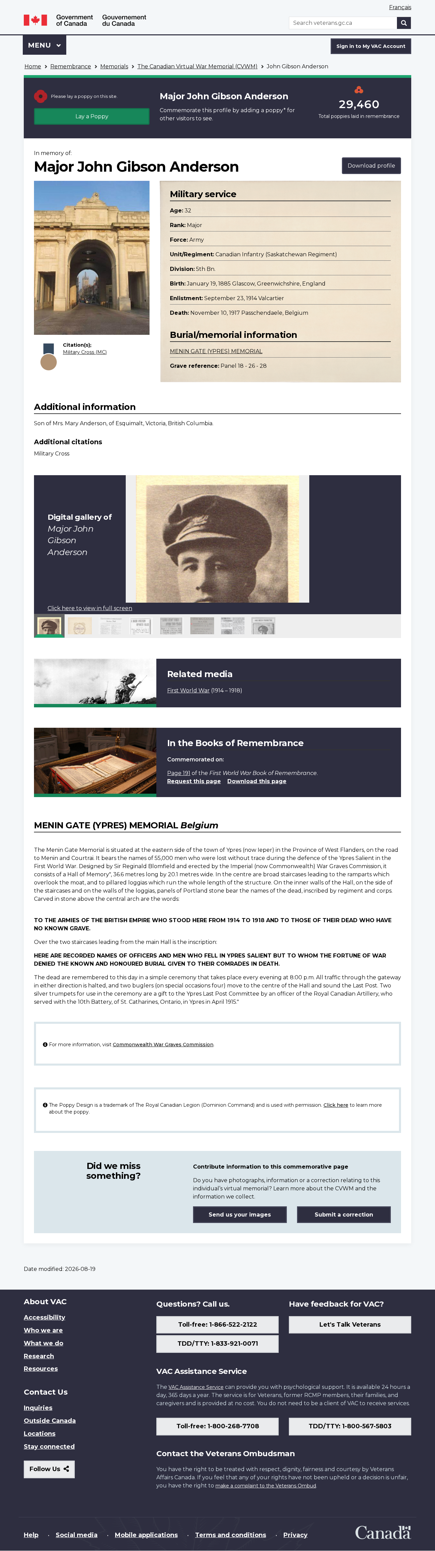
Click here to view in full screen (90, 608)
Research (39, 1356)
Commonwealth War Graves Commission (163, 1044)
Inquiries (38, 1408)
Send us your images (240, 1214)
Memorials (114, 66)
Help (31, 1535)
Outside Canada (50, 1421)
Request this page (194, 781)
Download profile (371, 165)
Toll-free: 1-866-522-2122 (217, 1324)
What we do (43, 1343)
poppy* (275, 110)
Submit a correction (344, 1214)
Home (32, 66)
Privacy (295, 1535)
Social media (77, 1535)
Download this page (256, 781)
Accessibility (44, 1317)
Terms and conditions (230, 1535)
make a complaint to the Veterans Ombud (265, 1486)
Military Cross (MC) (85, 352)
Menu (40, 45)
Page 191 (178, 773)
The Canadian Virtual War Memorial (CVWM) (197, 66)
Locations (39, 1433)
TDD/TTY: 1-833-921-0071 (217, 1343)
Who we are (43, 1330)
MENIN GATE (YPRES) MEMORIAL (216, 351)
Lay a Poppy (91, 116)
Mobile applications (146, 1535)
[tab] (49, 626)
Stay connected (49, 1446)
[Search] (404, 23)
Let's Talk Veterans (350, 1324)
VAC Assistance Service (196, 1387)
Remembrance (70, 66)
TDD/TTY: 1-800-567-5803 (350, 1426)
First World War (188, 690)
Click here (336, 1105)
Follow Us (52, 1471)
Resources (41, 1369)
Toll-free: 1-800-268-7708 (217, 1426)
